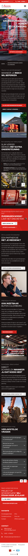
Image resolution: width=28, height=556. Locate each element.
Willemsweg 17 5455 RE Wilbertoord (10, 529)
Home (3, 63)
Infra (15, 514)
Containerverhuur (6, 516)
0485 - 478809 (8, 533)
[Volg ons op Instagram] (25, 480)
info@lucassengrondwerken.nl (12, 537)
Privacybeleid (21, 544)
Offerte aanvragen (19, 519)
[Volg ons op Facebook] (21, 480)
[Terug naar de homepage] (6, 6)
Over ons (16, 516)
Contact (3, 519)
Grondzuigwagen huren (7, 546)
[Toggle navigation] (25, 6)
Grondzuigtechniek (6, 514)
